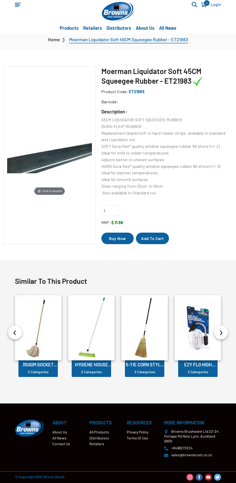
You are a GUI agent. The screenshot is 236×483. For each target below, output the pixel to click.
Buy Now (117, 238)
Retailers (92, 28)
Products (69, 28)
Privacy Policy (137, 432)
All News (167, 28)
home (54, 39)
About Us (145, 28)
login (216, 4)
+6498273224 (182, 448)
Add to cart (152, 238)
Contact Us (61, 444)
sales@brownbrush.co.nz (191, 455)
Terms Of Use (137, 438)
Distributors (118, 28)
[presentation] (15, 332)
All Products (99, 432)
